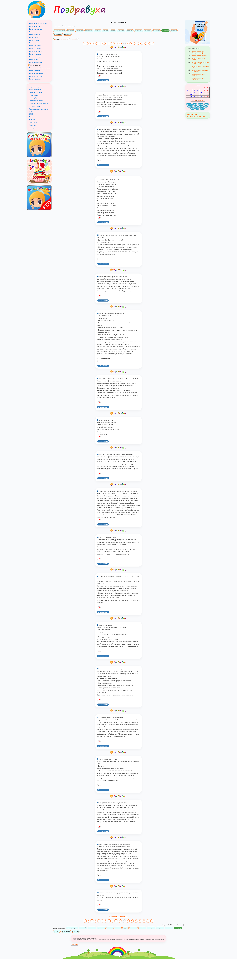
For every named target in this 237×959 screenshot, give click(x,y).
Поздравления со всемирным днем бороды (200, 70)
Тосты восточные (35, 43)
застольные (79, 30)
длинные (65, 39)
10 (119, 43)
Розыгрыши (33, 122)
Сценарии (32, 128)
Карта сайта (74, 944)
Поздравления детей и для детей (38, 110)
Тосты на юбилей (35, 26)
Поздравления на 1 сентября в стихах (200, 66)
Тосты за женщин (35, 57)
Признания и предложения (38, 103)
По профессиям (34, 106)
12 (127, 43)
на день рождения (59, 30)
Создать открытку (103, 80)
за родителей (58, 34)
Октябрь (188, 104)
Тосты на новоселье (36, 73)
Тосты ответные (34, 71)
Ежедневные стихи (36, 101)
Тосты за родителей (36, 76)
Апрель (201, 106)
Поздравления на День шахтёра (198, 58)
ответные (174, 30)
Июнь (192, 108)
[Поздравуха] (39, 9)
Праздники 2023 (192, 114)
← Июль (193, 100)
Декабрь (200, 104)
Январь (206, 104)
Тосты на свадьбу (35, 65)
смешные (97, 30)
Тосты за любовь (35, 48)
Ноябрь (195, 104)
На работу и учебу (35, 92)
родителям (67, 34)
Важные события (35, 89)
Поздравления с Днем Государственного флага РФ (199, 52)
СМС (31, 114)
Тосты (31, 117)
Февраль (190, 106)
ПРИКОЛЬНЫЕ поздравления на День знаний (200, 62)
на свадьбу (165, 30)
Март (195, 106)
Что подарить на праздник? (196, 116)
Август (197, 86)
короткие (105, 30)
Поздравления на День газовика (198, 74)
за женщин (156, 30)
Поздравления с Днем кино (199, 55)
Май (206, 106)
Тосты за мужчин (35, 54)
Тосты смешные (34, 34)
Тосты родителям (35, 79)
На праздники (34, 95)
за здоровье (138, 30)
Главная (57, 26)
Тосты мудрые (34, 40)
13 (131, 43)
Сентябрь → (201, 100)
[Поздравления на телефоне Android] (197, 32)
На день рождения (35, 87)
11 (123, 43)
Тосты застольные (35, 29)
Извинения (33, 125)
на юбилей (70, 30)
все (56, 39)
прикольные (88, 30)
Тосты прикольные (35, 32)
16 (144, 43)
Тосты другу (33, 59)
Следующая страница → (118, 916)
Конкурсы (32, 119)
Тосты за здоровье (35, 51)
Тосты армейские (35, 46)
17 (148, 43)
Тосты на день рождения (38, 23)
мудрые (113, 30)
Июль (197, 108)
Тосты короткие (34, 37)
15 (140, 43)
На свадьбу (33, 98)
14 (136, 43)
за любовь (130, 30)
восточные (121, 30)
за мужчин (148, 30)
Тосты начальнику (35, 62)
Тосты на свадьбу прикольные (39, 68)
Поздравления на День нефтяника (198, 78)
